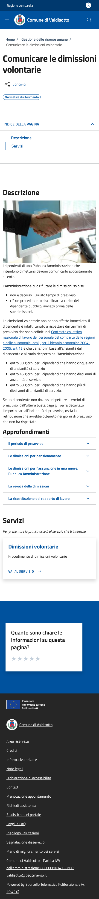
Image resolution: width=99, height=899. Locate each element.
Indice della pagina (21, 124)
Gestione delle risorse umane (44, 39)
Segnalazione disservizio (25, 842)
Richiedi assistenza (21, 805)
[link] (25, 571)
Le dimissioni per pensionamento (34, 456)
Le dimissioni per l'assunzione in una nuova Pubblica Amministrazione (43, 470)
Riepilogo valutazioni (22, 833)
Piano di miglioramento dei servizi (32, 851)
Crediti (11, 750)
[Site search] (89, 20)
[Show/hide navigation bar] (7, 20)
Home (10, 39)
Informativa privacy (21, 759)
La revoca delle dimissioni (28, 486)
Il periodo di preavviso (25, 443)
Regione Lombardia (20, 5)
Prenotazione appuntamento (28, 796)
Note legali (14, 768)
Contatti (12, 787)
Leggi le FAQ (16, 824)
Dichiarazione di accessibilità (28, 778)
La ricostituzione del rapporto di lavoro (39, 498)
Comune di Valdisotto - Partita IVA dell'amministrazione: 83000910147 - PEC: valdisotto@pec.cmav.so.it (40, 868)
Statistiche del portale (23, 814)
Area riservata (17, 741)
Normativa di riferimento (22, 96)
